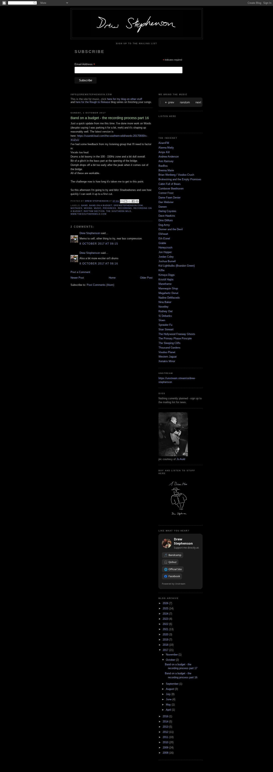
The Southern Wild (118, 211)
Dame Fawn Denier (169, 197)
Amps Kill (164, 152)
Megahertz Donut (168, 293)
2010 (166, 742)
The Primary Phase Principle (175, 338)
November (172, 654)
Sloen (161, 320)
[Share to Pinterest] (137, 201)
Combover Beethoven (170, 188)
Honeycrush (165, 247)
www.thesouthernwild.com (88, 214)
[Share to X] (130, 201)
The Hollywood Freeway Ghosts (176, 334)
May (169, 704)
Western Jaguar (167, 356)
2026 (166, 603)
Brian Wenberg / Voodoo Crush (176, 174)
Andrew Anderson (168, 156)
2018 (166, 644)
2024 (166, 613)
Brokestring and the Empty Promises (179, 179)
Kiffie (161, 270)
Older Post (146, 277)
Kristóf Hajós (165, 279)
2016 (166, 716)
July (168, 694)
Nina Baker (164, 302)
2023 (166, 618)
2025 (166, 608)
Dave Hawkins (166, 215)
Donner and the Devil (170, 229)
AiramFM (163, 142)
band (84, 205)
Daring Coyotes (167, 211)
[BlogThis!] (126, 201)
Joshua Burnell (167, 261)
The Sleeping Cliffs (169, 343)
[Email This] (122, 201)
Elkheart (163, 233)
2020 (166, 634)
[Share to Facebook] (133, 201)
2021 (166, 629)
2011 (166, 737)
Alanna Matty (166, 147)
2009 (166, 747)
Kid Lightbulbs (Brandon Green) (176, 265)
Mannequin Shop (168, 288)
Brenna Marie (166, 170)
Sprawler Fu (165, 324)
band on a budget (100, 205)
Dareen (162, 206)
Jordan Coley (166, 256)
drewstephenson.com (128, 205)
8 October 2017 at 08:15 (99, 243)
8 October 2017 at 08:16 (99, 263)
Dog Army (164, 224)
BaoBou (163, 165)
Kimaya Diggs (166, 274)
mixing (88, 208)
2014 (166, 721)
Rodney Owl (165, 311)
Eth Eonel (164, 238)
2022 (166, 624)
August (170, 688)
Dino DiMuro (165, 220)
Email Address (85, 64)
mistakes (76, 208)
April (169, 709)
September (172, 683)
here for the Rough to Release (93, 102)
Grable (162, 243)
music (97, 208)
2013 (166, 726)
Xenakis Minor (166, 361)
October (171, 659)
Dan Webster (165, 202)
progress (109, 208)
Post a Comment (80, 272)
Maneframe (164, 283)
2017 (166, 649)
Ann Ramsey (165, 161)
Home (112, 277)
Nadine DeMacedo (169, 297)
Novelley (163, 306)
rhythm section (94, 211)
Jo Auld (180, 459)
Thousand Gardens (169, 347)
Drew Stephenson (90, 233)
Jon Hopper (165, 252)
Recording (125, 208)
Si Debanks (165, 315)
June (169, 699)
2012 (166, 731)
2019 (166, 639)
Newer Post (77, 277)
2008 (166, 752)
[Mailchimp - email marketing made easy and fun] (160, 84)
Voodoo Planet (166, 352)
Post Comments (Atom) (100, 284)
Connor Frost (165, 192)
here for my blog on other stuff (124, 99)
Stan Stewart (165, 329)
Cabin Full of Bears (169, 183)
